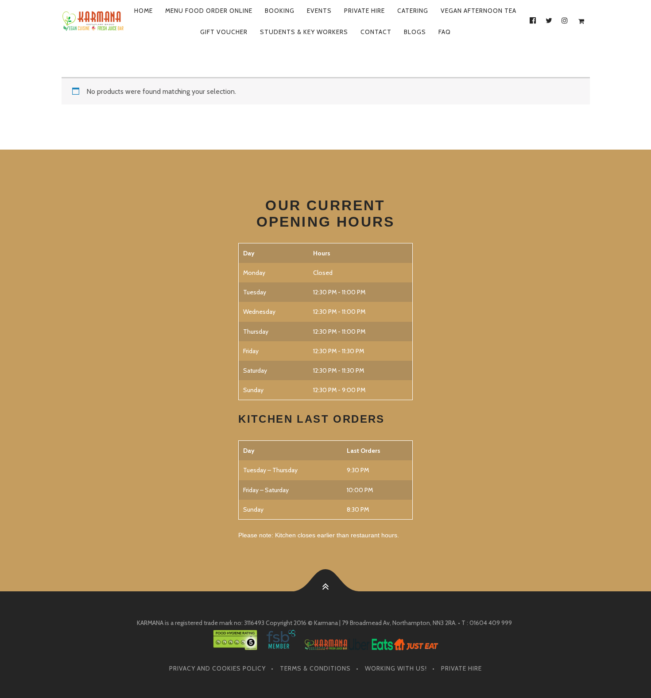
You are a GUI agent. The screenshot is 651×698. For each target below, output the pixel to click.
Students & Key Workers (304, 32)
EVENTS (319, 11)
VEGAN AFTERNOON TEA (478, 11)
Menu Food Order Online (208, 11)
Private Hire (364, 11)
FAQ (444, 32)
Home (143, 11)
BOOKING (279, 11)
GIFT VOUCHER (224, 32)
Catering (412, 11)
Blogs (415, 32)
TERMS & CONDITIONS (315, 668)
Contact (375, 32)
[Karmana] (94, 21)
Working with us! (396, 668)
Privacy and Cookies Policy (217, 668)
